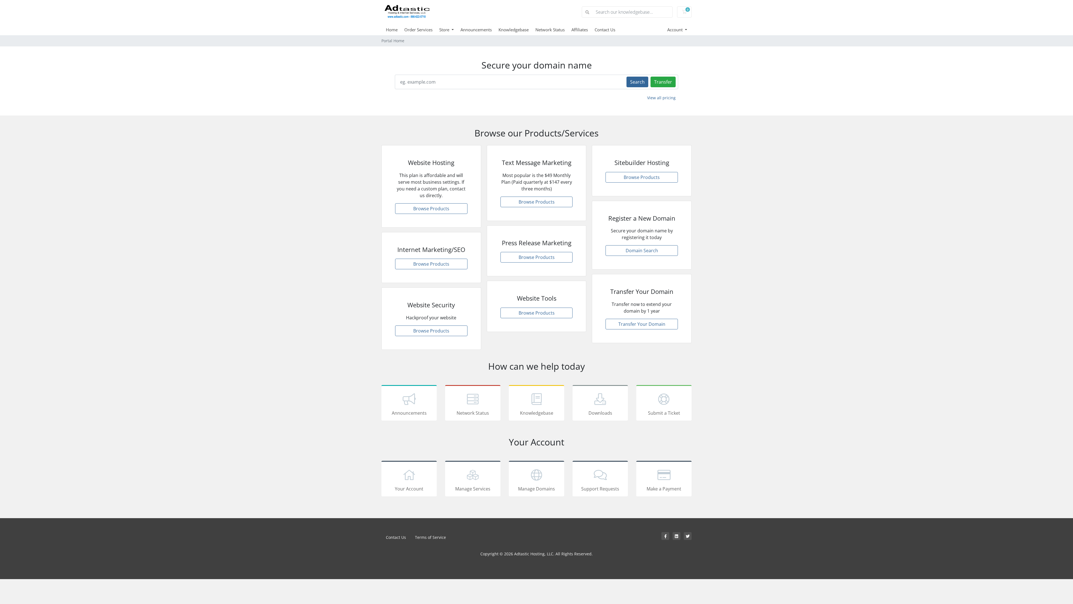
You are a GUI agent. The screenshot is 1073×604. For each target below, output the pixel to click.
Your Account (409, 489)
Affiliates (579, 29)
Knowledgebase (513, 29)
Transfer (663, 82)
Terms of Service (430, 537)
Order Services (418, 29)
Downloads (600, 413)
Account (675, 29)
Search (637, 82)
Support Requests (600, 489)
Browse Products (431, 209)
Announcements (476, 29)
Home (392, 29)
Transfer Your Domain (641, 324)
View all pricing (661, 97)
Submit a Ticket (664, 413)
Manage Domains (536, 489)
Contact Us (605, 29)
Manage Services (472, 489)
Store (444, 29)
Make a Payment (664, 489)
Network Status (550, 29)
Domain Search (642, 250)
